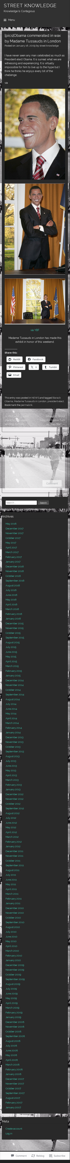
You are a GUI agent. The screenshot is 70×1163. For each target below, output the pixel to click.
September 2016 (15, 580)
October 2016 (13, 576)
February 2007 (14, 1102)
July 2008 (11, 1045)
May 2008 (11, 1055)
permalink (26, 405)
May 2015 (11, 656)
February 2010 (14, 955)
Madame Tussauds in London (30, 401)
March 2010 (12, 950)
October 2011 (13, 860)
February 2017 (14, 557)
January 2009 (13, 1017)
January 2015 (13, 675)
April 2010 (11, 946)
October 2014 (13, 689)
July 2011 (11, 874)
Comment (52, 483)
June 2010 (11, 936)
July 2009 (11, 988)
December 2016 (15, 566)
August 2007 (13, 1098)
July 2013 (11, 761)
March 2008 (13, 1064)
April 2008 (12, 1060)
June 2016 (11, 595)
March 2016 (12, 609)
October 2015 (13, 633)
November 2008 (15, 1026)
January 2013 (13, 789)
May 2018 (11, 523)
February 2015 (14, 671)
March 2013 (12, 780)
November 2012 (14, 799)
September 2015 (15, 637)
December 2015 (14, 623)
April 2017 (11, 547)
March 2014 (12, 723)
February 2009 (14, 1012)
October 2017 (13, 538)
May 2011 (11, 884)
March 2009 (12, 1007)
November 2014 (15, 685)
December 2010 (15, 908)
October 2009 (13, 974)
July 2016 (11, 590)
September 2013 (15, 751)
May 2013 (11, 770)
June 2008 (12, 1050)
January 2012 (13, 846)
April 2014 (11, 718)
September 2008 (15, 1036)
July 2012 (11, 818)
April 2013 (11, 775)
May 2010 (11, 941)
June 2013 (11, 765)
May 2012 (11, 827)
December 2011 (14, 851)
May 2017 (11, 542)
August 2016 (13, 585)
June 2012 (11, 822)
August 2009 (13, 984)
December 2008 (15, 1022)
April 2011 (11, 889)
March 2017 (12, 552)
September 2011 (15, 865)
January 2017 (13, 561)
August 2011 (12, 870)
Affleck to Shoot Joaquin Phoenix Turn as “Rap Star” (52, 420)
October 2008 (13, 1031)
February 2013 (14, 784)
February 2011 (14, 898)
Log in (9, 1133)
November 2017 (14, 533)
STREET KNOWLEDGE (30, 5)
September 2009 (15, 979)
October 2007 (13, 1088)
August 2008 (13, 1041)
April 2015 (11, 661)
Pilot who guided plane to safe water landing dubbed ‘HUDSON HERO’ (17, 422)
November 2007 (15, 1083)
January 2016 (13, 618)
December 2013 (14, 737)
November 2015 (14, 628)
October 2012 (13, 803)
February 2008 (14, 1069)
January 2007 (13, 1107)
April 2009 (12, 1003)
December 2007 (15, 1079)
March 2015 (12, 666)
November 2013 (14, 742)
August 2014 (13, 699)
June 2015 (11, 652)
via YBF (35, 330)
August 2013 (13, 756)
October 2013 (13, 746)
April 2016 (11, 604)
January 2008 (13, 1074)
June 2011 (11, 879)
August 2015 (13, 642)
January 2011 (13, 903)
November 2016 (15, 571)
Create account (14, 1128)
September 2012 (15, 808)
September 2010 (15, 922)
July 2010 (11, 931)
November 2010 (15, 912)
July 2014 (11, 704)
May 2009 (11, 998)
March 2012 (12, 836)
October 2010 (13, 917)
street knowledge (49, 45)
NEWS (35, 397)
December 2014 (15, 680)
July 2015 (11, 647)
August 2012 (13, 813)
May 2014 (11, 713)
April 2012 (11, 832)
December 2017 (14, 528)
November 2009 (15, 969)
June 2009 (12, 993)
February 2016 (14, 614)
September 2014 (15, 694)
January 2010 (13, 960)
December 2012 (14, 794)
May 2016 (11, 599)
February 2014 (14, 727)
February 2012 (14, 841)
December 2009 (15, 965)
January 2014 (13, 732)
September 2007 (15, 1093)
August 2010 (13, 927)
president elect (55, 401)
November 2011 (14, 855)
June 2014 (11, 708)
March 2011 (12, 893)
